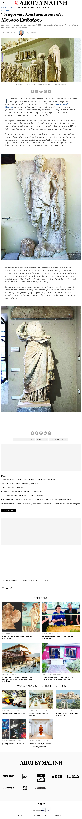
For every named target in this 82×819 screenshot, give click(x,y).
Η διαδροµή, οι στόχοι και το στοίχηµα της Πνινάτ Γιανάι (21, 492)
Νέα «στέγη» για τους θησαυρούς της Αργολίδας (58, 637)
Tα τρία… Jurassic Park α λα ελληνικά (38, 714)
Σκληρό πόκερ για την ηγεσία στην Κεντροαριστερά (19, 484)
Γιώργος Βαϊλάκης (31, 33)
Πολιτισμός (12, 7)
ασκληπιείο (42, 439)
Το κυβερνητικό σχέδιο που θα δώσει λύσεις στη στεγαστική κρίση (25, 495)
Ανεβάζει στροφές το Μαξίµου (12, 487)
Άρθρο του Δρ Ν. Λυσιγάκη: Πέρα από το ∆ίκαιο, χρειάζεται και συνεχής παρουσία (30, 479)
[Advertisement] (41, 457)
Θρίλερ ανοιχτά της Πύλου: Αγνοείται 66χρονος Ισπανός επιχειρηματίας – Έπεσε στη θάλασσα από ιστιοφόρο (40, 504)
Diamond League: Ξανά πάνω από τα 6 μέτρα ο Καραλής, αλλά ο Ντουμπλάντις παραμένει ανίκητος (36, 500)
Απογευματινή (4, 7)
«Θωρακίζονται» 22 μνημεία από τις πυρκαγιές (67, 714)
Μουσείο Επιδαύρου (58, 439)
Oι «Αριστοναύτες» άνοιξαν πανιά (13, 713)
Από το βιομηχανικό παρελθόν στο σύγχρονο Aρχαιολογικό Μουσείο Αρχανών (17, 679)
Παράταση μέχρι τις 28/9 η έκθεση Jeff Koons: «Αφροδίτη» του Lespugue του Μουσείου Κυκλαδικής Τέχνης (40, 746)
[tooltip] (32, 91)
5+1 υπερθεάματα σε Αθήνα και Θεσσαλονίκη (13, 744)
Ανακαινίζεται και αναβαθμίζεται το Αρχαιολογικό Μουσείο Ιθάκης (58, 679)
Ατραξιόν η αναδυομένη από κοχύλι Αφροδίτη (17, 637)
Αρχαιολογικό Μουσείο (24, 439)
